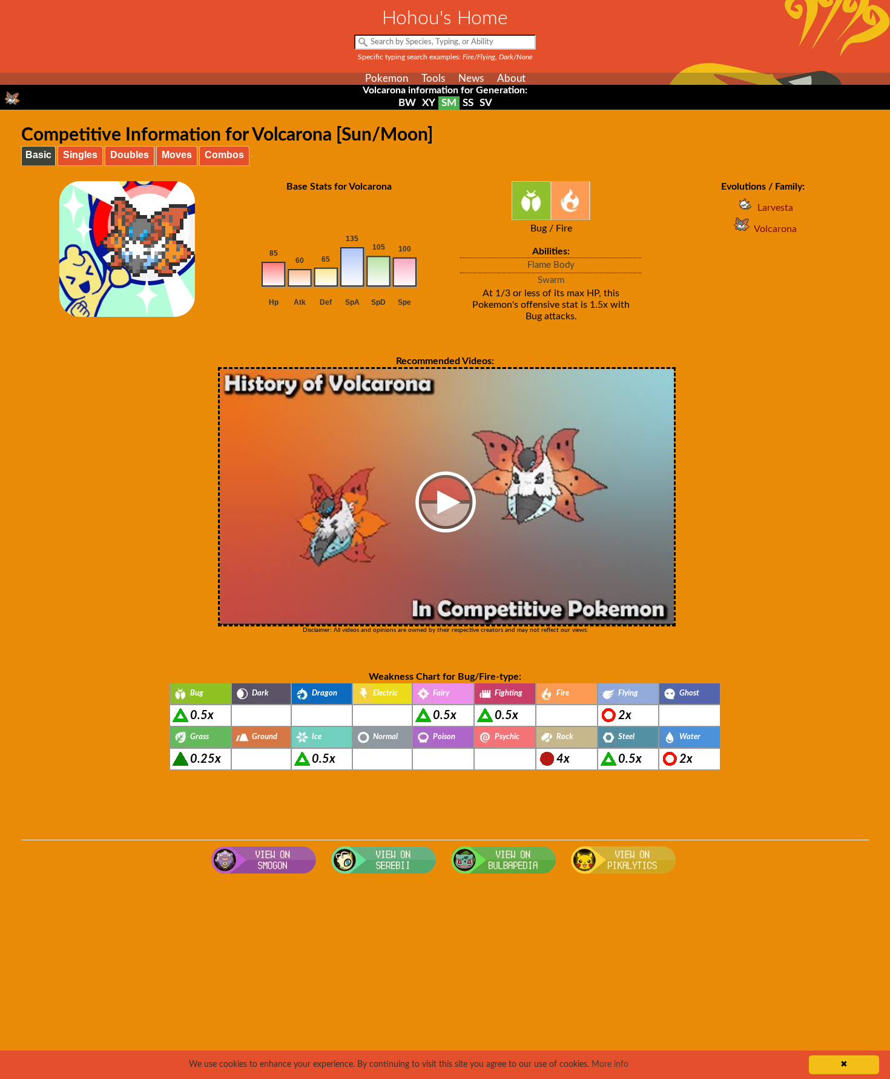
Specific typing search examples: (445, 57)
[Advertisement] (445, 976)
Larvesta (775, 208)
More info (610, 1064)
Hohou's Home (445, 18)
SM (449, 103)
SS (468, 103)
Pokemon (386, 78)
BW (407, 103)
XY (428, 103)
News (471, 78)
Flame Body (551, 265)
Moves (177, 155)
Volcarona (775, 229)
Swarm (551, 280)
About (511, 78)
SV (486, 103)
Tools (433, 78)
